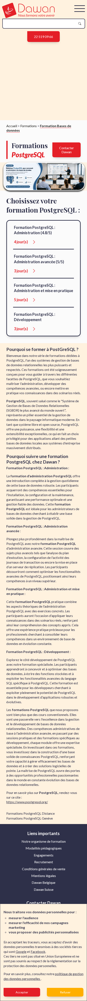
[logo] (28, 17)
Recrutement (43, 862)
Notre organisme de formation (44, 841)
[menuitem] (44, 841)
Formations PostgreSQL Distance (30, 813)
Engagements (43, 855)
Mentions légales (43, 876)
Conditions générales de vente (43, 869)
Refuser (65, 992)
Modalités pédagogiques (44, 848)
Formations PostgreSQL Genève (29, 818)
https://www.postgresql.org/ (27, 802)
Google (21, 951)
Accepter (22, 992)
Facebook (38, 951)
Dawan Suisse (43, 889)
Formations (28, 126)
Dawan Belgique (43, 882)
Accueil (11, 126)
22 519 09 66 (43, 37)
